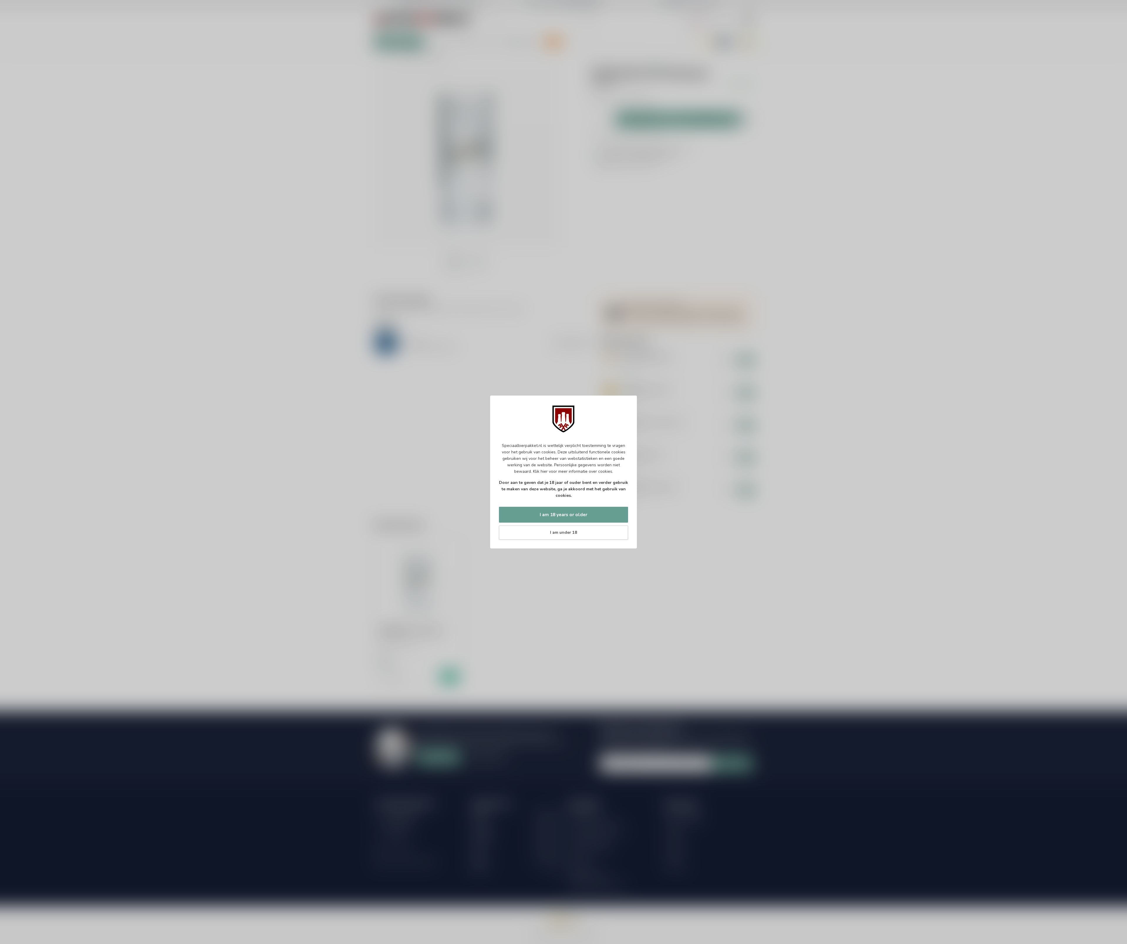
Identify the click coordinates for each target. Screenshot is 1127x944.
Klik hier (540, 471)
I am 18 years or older (563, 514)
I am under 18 (563, 532)
